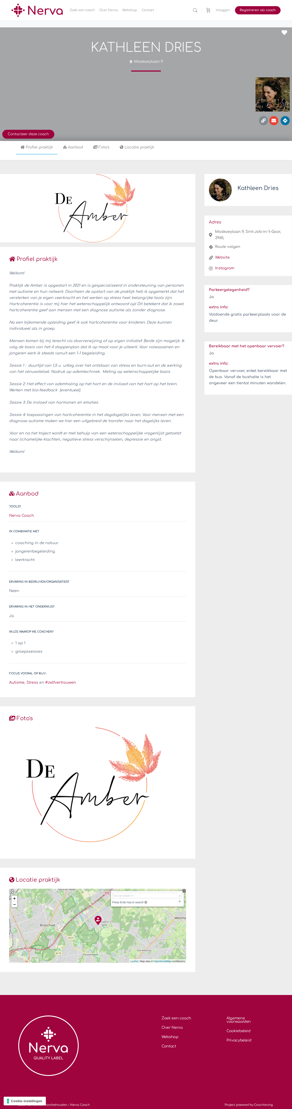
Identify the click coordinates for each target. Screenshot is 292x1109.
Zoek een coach (176, 1018)
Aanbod (75, 147)
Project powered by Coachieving (249, 1104)
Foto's (104, 147)
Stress (32, 682)
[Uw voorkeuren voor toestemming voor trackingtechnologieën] (25, 1101)
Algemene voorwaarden (239, 1020)
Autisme (16, 682)
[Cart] (208, 10)
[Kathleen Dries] (98, 920)
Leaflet (134, 961)
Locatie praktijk (139, 147)
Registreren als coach (258, 10)
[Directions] (285, 120)
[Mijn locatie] (145, 902)
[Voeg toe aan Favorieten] (286, 33)
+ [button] (14, 898)
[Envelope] (273, 120)
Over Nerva (172, 1028)
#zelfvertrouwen (60, 682)
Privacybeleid (239, 1040)
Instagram (224, 268)
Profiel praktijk (39, 147)
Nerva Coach (21, 516)
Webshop (170, 1037)
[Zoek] (195, 10)
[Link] (263, 120)
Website (222, 257)
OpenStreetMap (162, 961)
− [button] (14, 904)
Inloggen (223, 10)
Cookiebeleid (238, 1031)
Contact (169, 1046)
